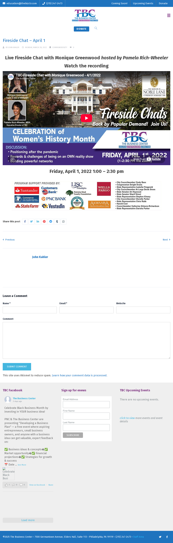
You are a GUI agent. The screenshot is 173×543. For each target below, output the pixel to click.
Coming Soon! (119, 3)
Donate (163, 3)
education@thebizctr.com (22, 3)
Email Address (70, 399)
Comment (8, 319)
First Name (69, 410)
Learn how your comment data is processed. (79, 375)
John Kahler (13, 47)
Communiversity (59, 47)
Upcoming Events (143, 3)
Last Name (69, 422)
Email (63, 303)
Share (50, 485)
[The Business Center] (85, 15)
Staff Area (138, 536)
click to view (127, 418)
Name (6, 303)
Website (121, 303)
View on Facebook (37, 485)
